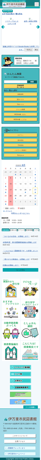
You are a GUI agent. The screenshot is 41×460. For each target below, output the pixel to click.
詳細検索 (20, 85)
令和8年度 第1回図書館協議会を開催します (20, 242)
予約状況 (20, 145)
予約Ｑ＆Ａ (20, 155)
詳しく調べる (20, 87)
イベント (21, 230)
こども (36, 230)
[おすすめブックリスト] (11, 309)
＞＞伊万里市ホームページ (15, 453)
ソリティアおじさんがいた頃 (11, 22)
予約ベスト (20, 104)
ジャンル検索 (20, 109)
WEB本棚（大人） (20, 114)
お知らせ (13, 230)
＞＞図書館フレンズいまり (15, 448)
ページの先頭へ (30, 407)
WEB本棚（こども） (20, 119)
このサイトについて (20, 436)
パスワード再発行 (20, 150)
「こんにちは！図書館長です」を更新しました (20, 250)
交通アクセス (20, 441)
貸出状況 (20, 140)
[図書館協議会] (11, 350)
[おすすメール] (20, 401)
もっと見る (20, 270)
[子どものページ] (30, 288)
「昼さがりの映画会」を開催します (16, 259)
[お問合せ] (20, 380)
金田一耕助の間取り (30, 22)
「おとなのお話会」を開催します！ (16, 236)
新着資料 (20, 94)
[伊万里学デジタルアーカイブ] (30, 309)
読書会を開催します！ (11, 265)
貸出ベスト (20, 99)
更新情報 (29, 230)
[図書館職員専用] (20, 387)
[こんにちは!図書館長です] (30, 350)
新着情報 (5, 230)
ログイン (20, 135)
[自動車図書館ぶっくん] (11, 330)
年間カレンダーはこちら (20, 213)
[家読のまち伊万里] (11, 288)
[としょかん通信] (30, 330)
